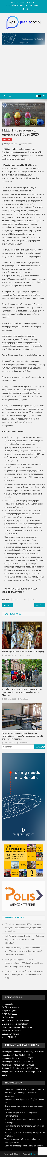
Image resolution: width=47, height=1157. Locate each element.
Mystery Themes (36, 1154)
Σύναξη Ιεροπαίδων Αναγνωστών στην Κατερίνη (23, 651)
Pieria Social (26, 144)
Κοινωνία (6, 139)
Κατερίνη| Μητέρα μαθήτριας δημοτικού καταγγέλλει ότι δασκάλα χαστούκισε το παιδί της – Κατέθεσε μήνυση (22, 736)
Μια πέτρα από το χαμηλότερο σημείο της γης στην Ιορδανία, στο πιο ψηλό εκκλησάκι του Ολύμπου (22, 692)
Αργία (15, 599)
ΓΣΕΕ (24, 599)
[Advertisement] (23, 69)
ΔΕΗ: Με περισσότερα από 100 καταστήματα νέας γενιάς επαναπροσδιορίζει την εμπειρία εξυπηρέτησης (24, 927)
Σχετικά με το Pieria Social (17, 5)
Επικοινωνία (34, 5)
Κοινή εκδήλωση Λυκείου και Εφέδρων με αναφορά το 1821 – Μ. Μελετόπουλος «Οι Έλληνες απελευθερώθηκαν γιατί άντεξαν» (9, 605)
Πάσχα (32, 599)
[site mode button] (38, 96)
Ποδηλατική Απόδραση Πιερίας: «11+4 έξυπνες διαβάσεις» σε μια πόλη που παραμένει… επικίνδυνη (24, 939)
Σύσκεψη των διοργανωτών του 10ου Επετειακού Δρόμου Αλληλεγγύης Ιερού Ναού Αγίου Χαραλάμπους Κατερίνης (24, 963)
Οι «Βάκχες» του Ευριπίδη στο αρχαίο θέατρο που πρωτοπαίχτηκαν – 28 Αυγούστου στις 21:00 (24, 974)
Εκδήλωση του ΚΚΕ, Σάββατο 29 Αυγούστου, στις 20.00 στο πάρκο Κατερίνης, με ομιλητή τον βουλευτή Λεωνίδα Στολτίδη (23, 951)
